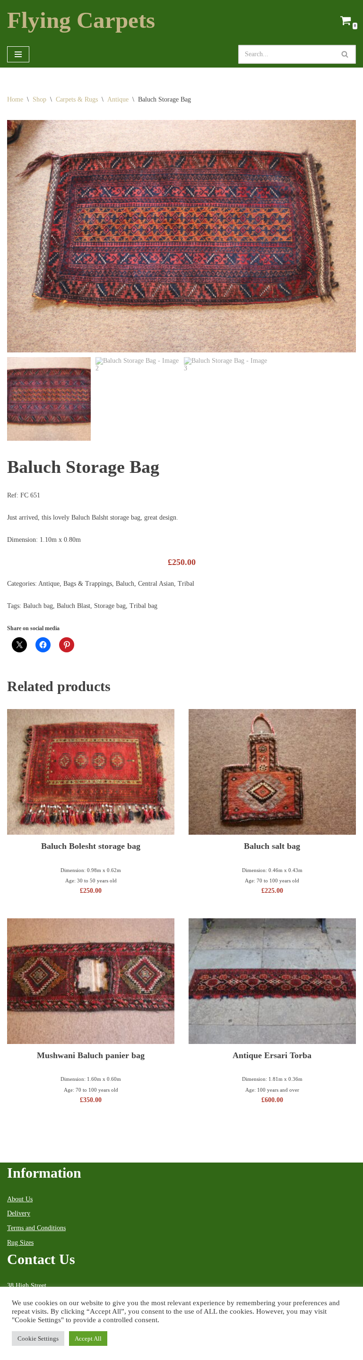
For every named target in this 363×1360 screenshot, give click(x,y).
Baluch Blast (73, 605)
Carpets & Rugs (77, 99)
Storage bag (110, 605)
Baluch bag (38, 605)
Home (15, 99)
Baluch (125, 583)
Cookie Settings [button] (38, 1338)
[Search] (345, 54)
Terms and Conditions (36, 1228)
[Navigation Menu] (18, 54)
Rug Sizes (20, 1242)
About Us (20, 1199)
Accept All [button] (88, 1338)
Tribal (186, 583)
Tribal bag (143, 605)
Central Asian (156, 583)
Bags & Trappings (87, 583)
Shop (39, 99)
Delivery (18, 1213)
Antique (118, 99)
